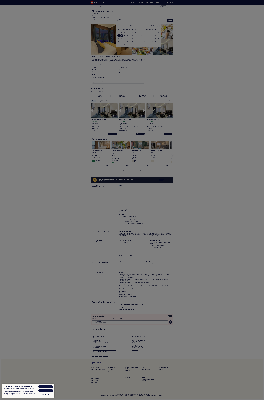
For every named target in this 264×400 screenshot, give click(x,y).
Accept (46, 386)
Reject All (45, 390)
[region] (28, 391)
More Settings (46, 394)
